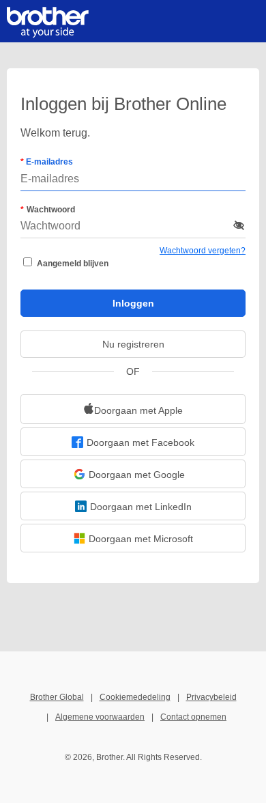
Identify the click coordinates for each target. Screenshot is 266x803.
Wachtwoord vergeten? (203, 250)
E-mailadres (48, 162)
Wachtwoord (51, 209)
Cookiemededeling (135, 697)
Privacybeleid (211, 697)
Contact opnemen (193, 717)
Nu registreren (133, 344)
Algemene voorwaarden (100, 717)
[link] (133, 409)
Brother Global (57, 697)
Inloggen (133, 303)
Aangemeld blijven (72, 263)
